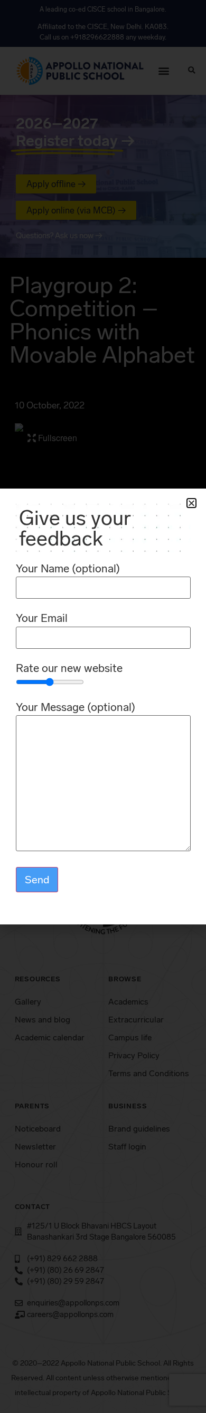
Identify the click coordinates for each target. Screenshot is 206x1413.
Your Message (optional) (75, 707)
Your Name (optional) (68, 569)
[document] (103, 706)
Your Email (42, 618)
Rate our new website (69, 668)
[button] (191, 503)
